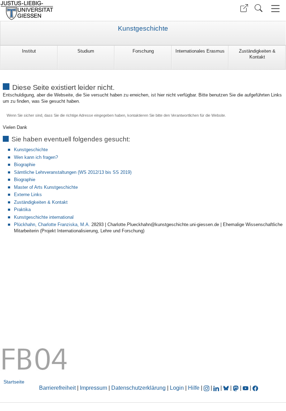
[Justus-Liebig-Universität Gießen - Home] (70, 10)
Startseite (13, 382)
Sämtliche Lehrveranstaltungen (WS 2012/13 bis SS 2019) (72, 172)
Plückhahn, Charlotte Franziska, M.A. (52, 224)
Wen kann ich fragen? (36, 157)
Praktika (22, 209)
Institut (29, 51)
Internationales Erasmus (200, 51)
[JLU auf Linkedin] (216, 388)
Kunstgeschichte (143, 28)
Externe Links (28, 194)
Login (177, 388)
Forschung (143, 51)
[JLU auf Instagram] (207, 388)
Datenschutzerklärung (138, 388)
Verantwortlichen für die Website (198, 115)
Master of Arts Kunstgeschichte (46, 187)
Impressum (93, 388)
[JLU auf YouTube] (245, 388)
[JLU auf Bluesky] (226, 388)
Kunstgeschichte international (44, 217)
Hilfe (194, 388)
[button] (244, 8)
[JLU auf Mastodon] (236, 388)
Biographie (24, 164)
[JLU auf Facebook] (255, 388)
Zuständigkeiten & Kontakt (257, 54)
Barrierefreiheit (57, 388)
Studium (85, 51)
